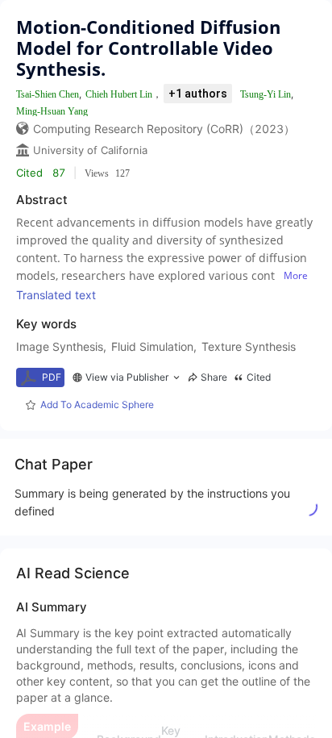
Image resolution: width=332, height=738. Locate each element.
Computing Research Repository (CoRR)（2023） (164, 129)
